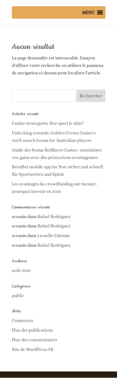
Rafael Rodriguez (54, 216)
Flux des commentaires (34, 339)
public (18, 295)
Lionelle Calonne (53, 235)
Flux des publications (32, 330)
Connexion (22, 320)
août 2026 (21, 270)
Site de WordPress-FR (32, 349)
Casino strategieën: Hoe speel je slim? (48, 123)
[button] (88, 12)
